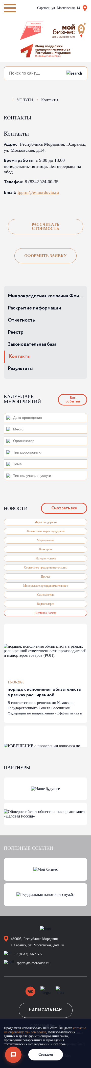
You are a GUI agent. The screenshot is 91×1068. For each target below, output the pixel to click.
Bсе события (72, 399)
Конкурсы (45, 549)
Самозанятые (45, 594)
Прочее (45, 576)
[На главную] (6, 99)
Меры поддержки (45, 522)
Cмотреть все (64, 508)
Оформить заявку (45, 256)
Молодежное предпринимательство (45, 585)
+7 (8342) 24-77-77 (28, 954)
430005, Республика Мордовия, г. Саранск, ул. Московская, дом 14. (38, 942)
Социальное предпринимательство (45, 567)
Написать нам (46, 1010)
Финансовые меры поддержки (45, 531)
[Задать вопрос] (13, 1055)
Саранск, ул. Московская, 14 (58, 8)
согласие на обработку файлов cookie (45, 1030)
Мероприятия (45, 540)
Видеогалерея (45, 604)
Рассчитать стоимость (45, 226)
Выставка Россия (45, 613)
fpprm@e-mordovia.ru (38, 192)
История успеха (46, 558)
